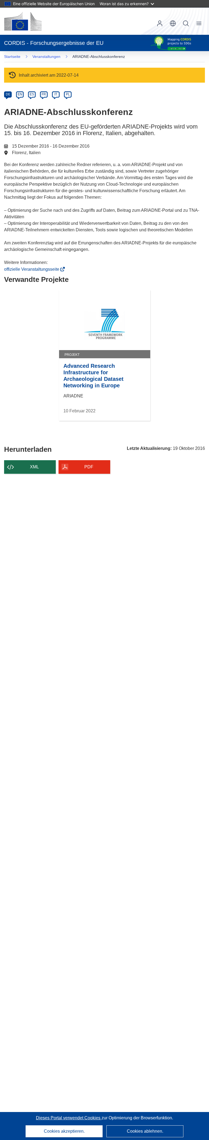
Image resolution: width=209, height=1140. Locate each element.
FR (44, 94)
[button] (173, 23)
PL (68, 94)
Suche (186, 23)
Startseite (12, 56)
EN (20, 94)
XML (34, 467)
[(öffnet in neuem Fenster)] (23, 21)
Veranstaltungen (46, 56)
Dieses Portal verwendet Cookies (69, 1118)
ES (32, 94)
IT (55, 94)
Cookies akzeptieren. (64, 1131)
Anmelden (160, 23)
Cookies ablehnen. (145, 1131)
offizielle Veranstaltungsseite (33, 269)
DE (8, 94)
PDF (88, 467)
